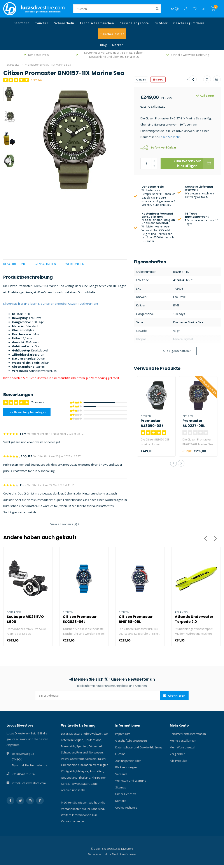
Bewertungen (73, 264)
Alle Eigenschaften (176, 351)
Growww (130, 854)
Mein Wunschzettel (182, 747)
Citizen (141, 79)
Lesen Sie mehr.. (170, 137)
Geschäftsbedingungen (131, 741)
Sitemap (120, 787)
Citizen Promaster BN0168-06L (136, 619)
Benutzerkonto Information (188, 734)
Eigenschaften (44, 264)
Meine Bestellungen (183, 741)
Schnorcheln (64, 23)
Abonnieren (176, 695)
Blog (103, 45)
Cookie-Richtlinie (126, 807)
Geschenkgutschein (188, 23)
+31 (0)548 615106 (23, 774)
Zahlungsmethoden (128, 761)
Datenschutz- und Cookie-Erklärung (138, 747)
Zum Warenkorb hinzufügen (187, 163)
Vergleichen (178, 754)
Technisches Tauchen (97, 23)
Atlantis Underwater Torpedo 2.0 (194, 619)
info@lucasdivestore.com (29, 783)
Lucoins (120, 754)
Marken (118, 45)
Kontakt (120, 801)
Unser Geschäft (125, 794)
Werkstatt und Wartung (130, 781)
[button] (173, 463)
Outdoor (161, 23)
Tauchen (42, 23)
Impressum (122, 734)
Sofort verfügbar (163, 147)
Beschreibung (14, 264)
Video (159, 79)
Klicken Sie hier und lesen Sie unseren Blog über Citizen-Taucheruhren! (50, 304)
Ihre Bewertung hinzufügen (27, 412)
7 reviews (36, 79)
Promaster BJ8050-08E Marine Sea (152, 425)
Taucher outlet (112, 34)
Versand (121, 774)
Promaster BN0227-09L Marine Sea (193, 425)
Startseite (22, 23)
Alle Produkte (178, 761)
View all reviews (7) (64, 524)
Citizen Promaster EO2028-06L (80, 619)
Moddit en (118, 854)
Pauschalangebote (134, 23)
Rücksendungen (126, 767)
